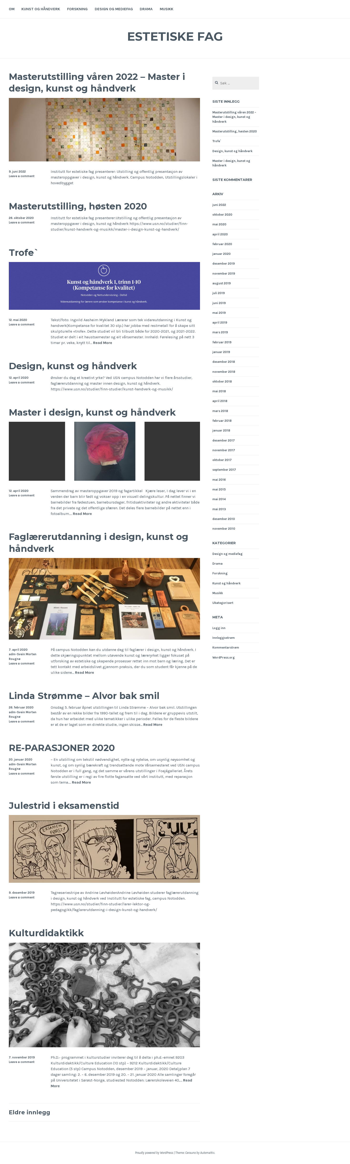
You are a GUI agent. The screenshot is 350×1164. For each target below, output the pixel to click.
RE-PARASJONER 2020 (62, 747)
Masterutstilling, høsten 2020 (78, 206)
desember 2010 (223, 519)
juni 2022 (219, 205)
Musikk (166, 9)
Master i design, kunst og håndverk (92, 412)
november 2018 (223, 371)
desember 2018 (223, 362)
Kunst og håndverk (40, 9)
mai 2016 (219, 479)
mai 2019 (219, 313)
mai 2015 (219, 489)
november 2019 (223, 273)
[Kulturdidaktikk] (104, 1046)
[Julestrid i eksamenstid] (104, 881)
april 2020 (220, 234)
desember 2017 (223, 440)
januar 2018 (221, 430)
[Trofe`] (104, 308)
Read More (102, 342)
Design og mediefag (114, 9)
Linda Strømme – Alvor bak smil (84, 695)
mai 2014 (219, 499)
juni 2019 (219, 303)
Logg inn (218, 628)
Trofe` (24, 252)
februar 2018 (222, 420)
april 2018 (219, 401)
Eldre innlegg (29, 1112)
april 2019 (219, 322)
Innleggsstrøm (223, 638)
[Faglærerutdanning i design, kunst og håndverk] (104, 638)
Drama (146, 9)
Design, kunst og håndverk (73, 366)
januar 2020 (221, 254)
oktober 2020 (222, 214)
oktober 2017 (222, 460)
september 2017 (224, 469)
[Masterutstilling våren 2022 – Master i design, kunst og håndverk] (104, 160)
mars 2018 (220, 411)
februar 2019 (221, 342)
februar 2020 (222, 244)
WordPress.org (223, 657)
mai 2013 (219, 509)
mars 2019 (220, 332)
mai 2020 (219, 224)
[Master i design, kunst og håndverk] (104, 479)
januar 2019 (221, 352)
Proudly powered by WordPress (154, 1152)
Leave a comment (22, 176)
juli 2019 (218, 293)
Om (12, 9)
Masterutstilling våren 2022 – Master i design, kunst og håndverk (97, 82)
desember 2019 (223, 263)
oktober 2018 (222, 381)
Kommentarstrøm (225, 647)
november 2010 (223, 528)
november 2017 (223, 450)
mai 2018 (219, 391)
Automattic (207, 1152)
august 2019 (221, 283)
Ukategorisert (222, 603)
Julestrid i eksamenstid (64, 805)
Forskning (77, 9)
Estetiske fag (175, 36)
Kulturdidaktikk (46, 933)
